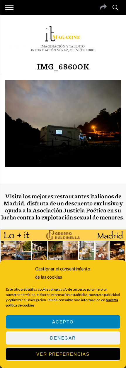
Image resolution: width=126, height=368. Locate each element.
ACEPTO (63, 321)
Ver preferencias (63, 354)
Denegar (63, 337)
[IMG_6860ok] (63, 165)
